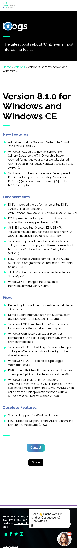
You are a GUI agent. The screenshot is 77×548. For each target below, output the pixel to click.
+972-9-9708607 (17, 519)
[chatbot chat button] (64, 539)
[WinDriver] (9, 5)
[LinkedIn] (5, 534)
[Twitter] (16, 534)
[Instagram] (21, 534)
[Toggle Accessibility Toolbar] (8, 26)
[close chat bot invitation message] (32, 525)
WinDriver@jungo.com (23, 516)
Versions (19, 67)
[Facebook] (11, 534)
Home (7, 67)
